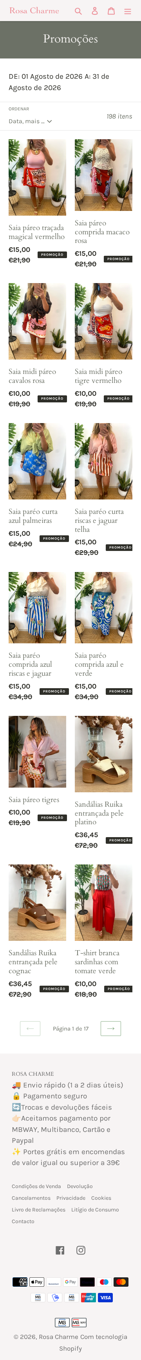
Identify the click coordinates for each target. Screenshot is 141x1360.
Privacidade (70, 1198)
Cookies (101, 1198)
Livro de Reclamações (38, 1209)
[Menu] (127, 10)
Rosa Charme (58, 1337)
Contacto (23, 1221)
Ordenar (19, 109)
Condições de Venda (36, 1186)
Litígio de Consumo (95, 1209)
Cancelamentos (31, 1198)
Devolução (80, 1186)
